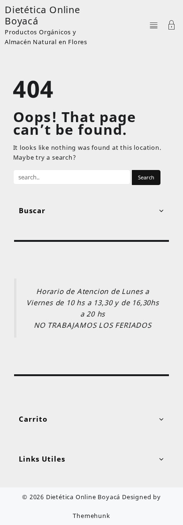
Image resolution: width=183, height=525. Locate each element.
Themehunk (91, 515)
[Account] (171, 26)
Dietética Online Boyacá (42, 15)
